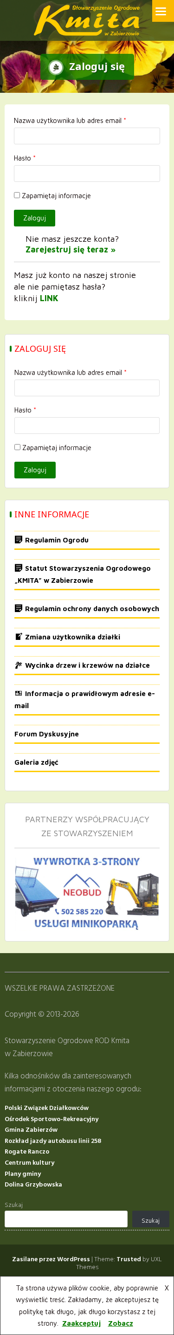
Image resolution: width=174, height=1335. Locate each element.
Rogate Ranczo (27, 1152)
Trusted (128, 1259)
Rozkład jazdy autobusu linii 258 (53, 1141)
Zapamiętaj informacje (56, 196)
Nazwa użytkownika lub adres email (70, 120)
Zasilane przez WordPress (51, 1259)
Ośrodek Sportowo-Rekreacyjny (51, 1119)
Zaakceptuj (81, 1323)
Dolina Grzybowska (33, 1185)
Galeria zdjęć (36, 762)
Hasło (25, 158)
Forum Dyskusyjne (46, 734)
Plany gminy (23, 1174)
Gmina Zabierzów (31, 1130)
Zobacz (120, 1323)
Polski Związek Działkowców (47, 1108)
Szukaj (14, 1205)
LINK (49, 298)
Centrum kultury (29, 1163)
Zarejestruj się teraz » (71, 249)
